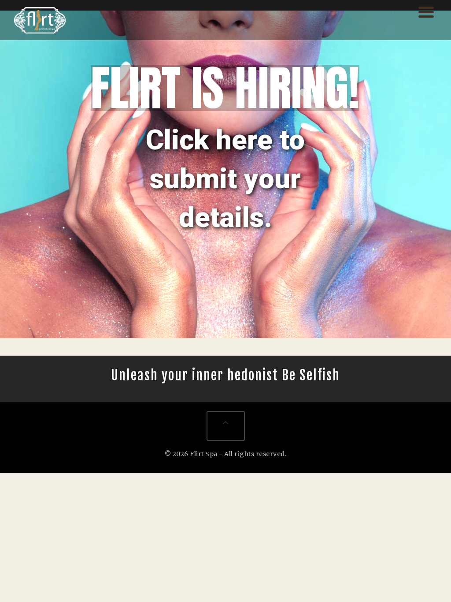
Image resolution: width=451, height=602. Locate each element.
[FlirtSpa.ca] (40, 20)
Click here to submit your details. (225, 179)
